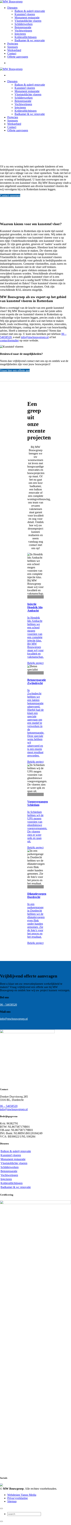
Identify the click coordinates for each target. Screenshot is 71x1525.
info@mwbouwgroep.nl (35, 337)
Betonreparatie (23, 27)
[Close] (1, 1508)
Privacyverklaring (17, 1498)
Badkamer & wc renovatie (30, 40)
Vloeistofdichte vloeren (28, 20)
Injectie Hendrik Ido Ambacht (35, 607)
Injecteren (20, 33)
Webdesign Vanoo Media (21, 1494)
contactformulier (9, 340)
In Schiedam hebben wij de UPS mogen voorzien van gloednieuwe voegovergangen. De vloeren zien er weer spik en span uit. (37, 826)
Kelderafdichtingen (26, 37)
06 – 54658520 (8, 1106)
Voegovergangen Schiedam (37, 803)
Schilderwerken (24, 24)
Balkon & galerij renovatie (30, 11)
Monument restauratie (27, 17)
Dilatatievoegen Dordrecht (36, 895)
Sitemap (12, 1501)
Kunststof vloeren (25, 14)
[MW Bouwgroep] (11, 1)
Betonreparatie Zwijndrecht (36, 681)
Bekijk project (35, 663)
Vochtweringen (23, 30)
